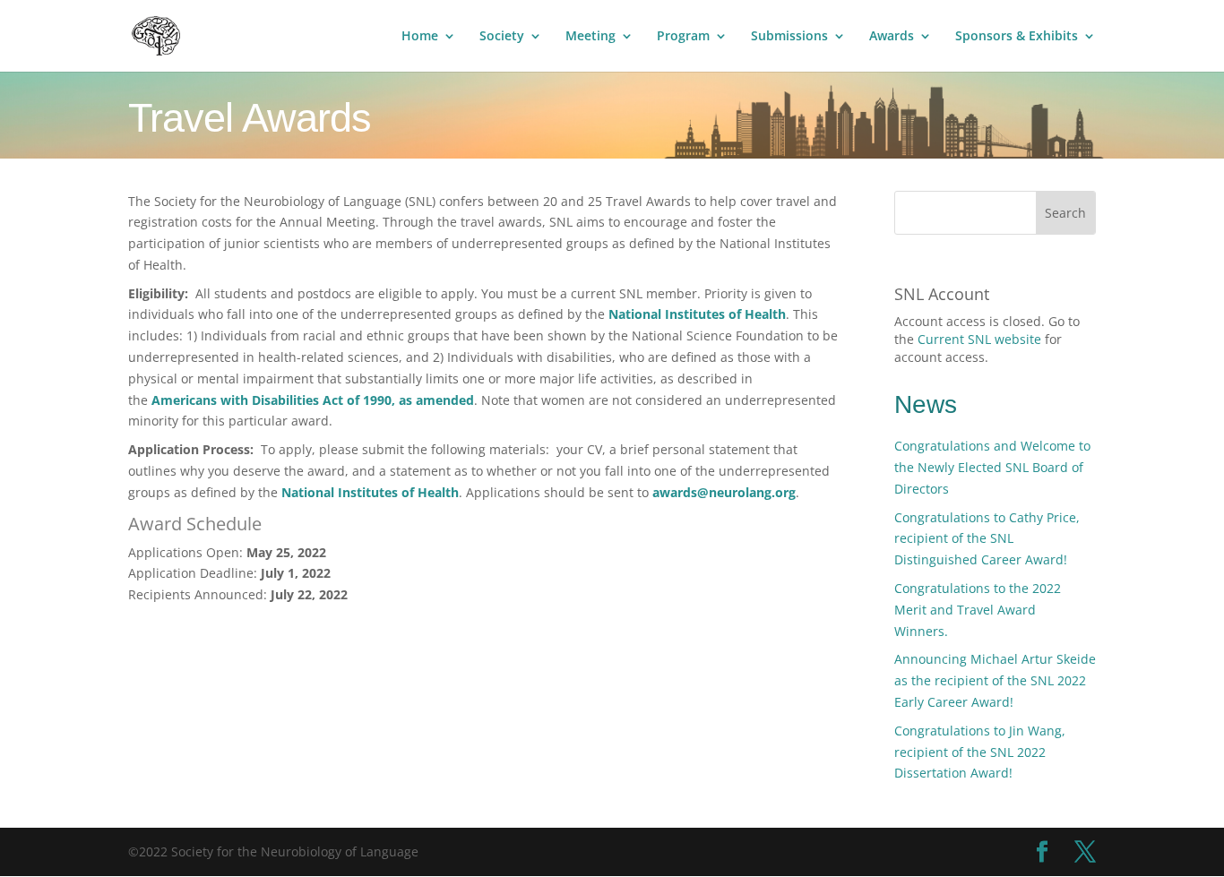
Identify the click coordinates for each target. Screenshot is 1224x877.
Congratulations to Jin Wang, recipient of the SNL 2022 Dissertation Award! (979, 752)
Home (419, 37)
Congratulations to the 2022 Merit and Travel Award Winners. (977, 610)
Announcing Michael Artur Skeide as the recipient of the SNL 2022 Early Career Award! (995, 680)
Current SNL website (979, 339)
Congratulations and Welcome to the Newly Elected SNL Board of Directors (992, 467)
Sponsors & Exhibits (1016, 37)
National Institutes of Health (697, 313)
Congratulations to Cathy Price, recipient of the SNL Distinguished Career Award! (987, 539)
